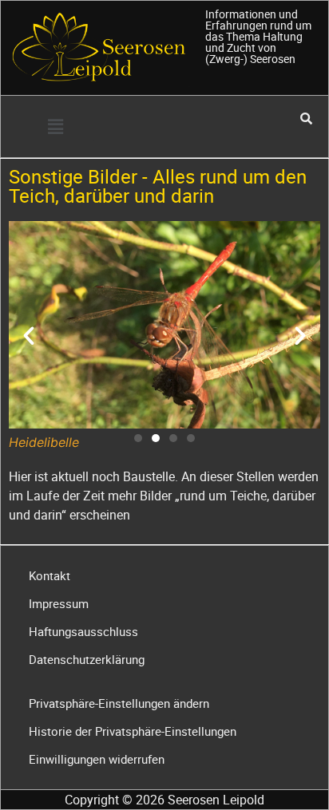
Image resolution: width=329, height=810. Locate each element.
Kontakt (49, 575)
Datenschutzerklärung (87, 659)
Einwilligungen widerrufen (96, 759)
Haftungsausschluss (83, 631)
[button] (55, 126)
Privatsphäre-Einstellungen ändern (119, 703)
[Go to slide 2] (156, 438)
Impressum (59, 603)
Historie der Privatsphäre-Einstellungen (132, 731)
